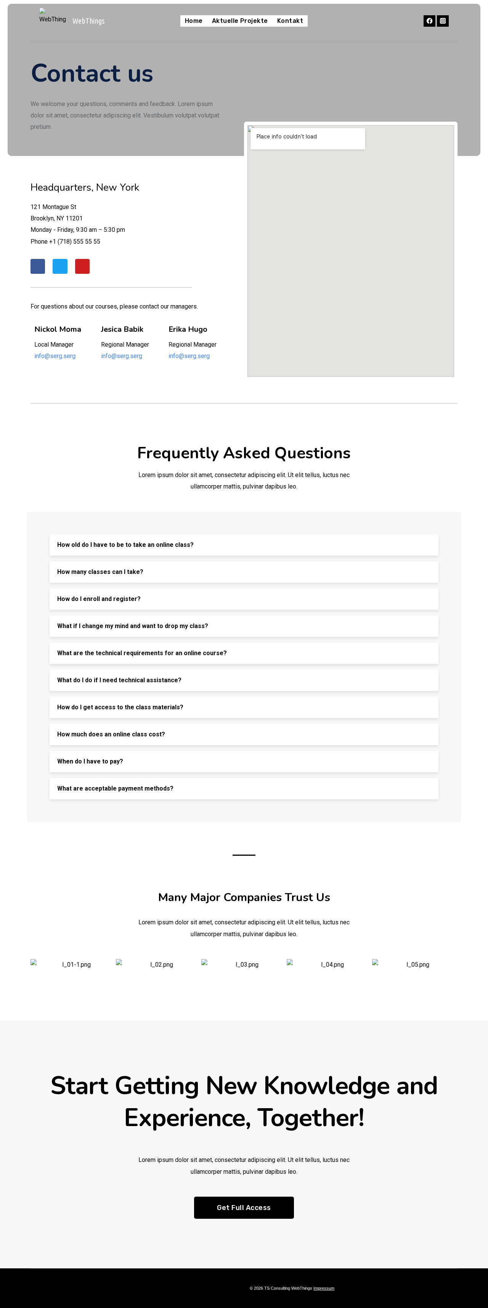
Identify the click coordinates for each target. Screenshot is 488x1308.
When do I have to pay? (90, 761)
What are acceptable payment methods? (115, 788)
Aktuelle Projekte (240, 20)
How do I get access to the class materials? (120, 707)
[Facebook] (429, 21)
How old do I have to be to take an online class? (125, 544)
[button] (244, 545)
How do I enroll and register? (99, 599)
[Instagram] (443, 21)
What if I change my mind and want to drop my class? (132, 626)
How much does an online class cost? (111, 734)
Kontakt (290, 20)
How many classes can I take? (100, 571)
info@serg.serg (54, 356)
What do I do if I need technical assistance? (119, 680)
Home (194, 20)
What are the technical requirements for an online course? (142, 653)
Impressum (323, 1288)
